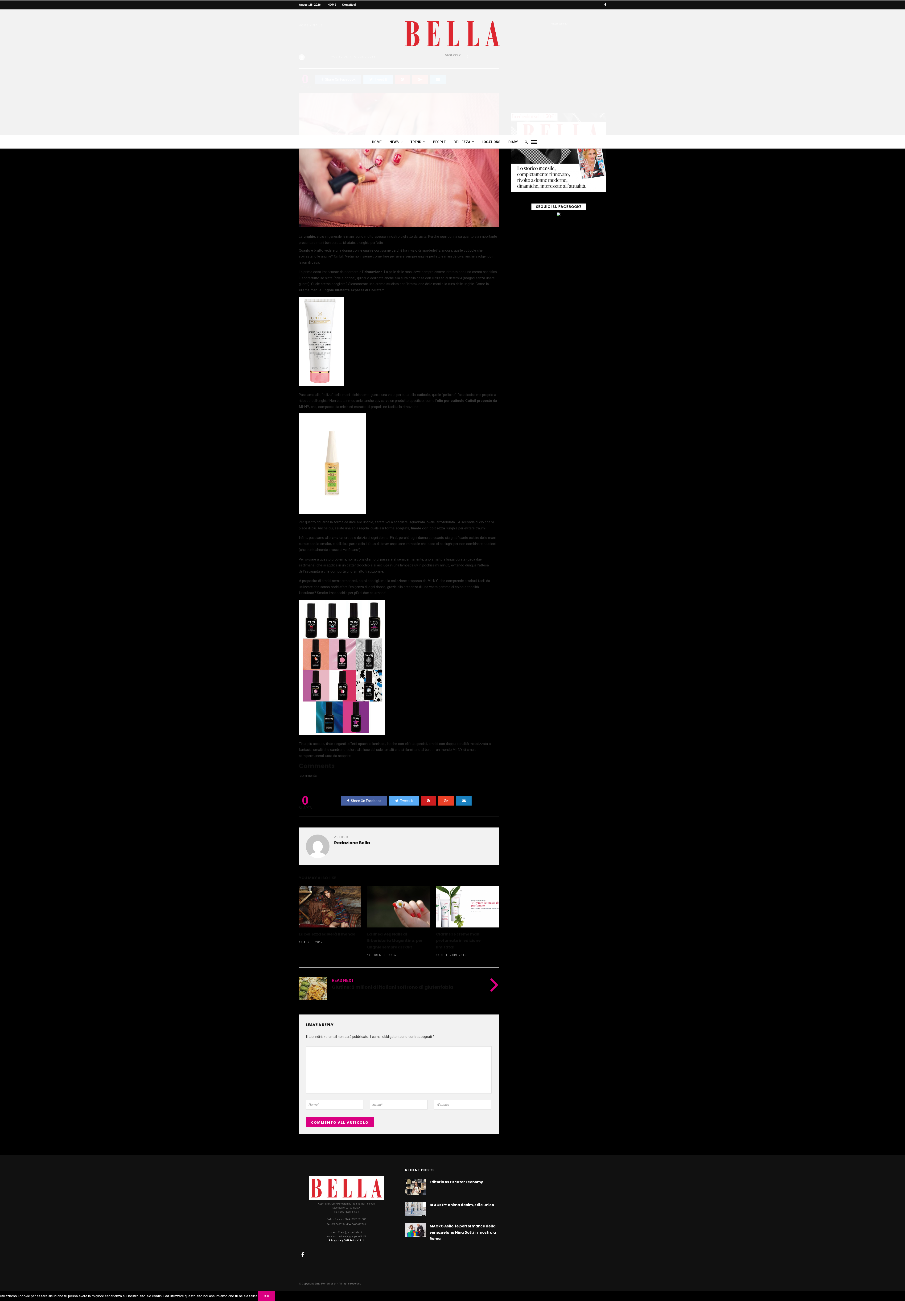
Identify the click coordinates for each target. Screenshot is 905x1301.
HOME (332, 4)
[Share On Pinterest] (428, 801)
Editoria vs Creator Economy (456, 1182)
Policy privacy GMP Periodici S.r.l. (346, 1240)
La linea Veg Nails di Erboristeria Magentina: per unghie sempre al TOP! (395, 940)
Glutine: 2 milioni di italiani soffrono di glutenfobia (392, 987)
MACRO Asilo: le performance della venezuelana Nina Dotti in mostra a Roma (463, 1232)
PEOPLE (439, 142)
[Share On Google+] (446, 801)
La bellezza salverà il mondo (327, 934)
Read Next (343, 980)
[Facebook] (302, 1254)
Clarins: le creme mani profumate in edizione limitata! (458, 940)
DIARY (513, 142)
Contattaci (349, 4)
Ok (266, 1295)
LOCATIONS (491, 142)
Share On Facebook (366, 801)
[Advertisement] (452, 92)
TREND (415, 142)
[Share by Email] (464, 801)
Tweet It (406, 801)
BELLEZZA (462, 142)
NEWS (394, 142)
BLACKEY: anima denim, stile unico (462, 1204)
